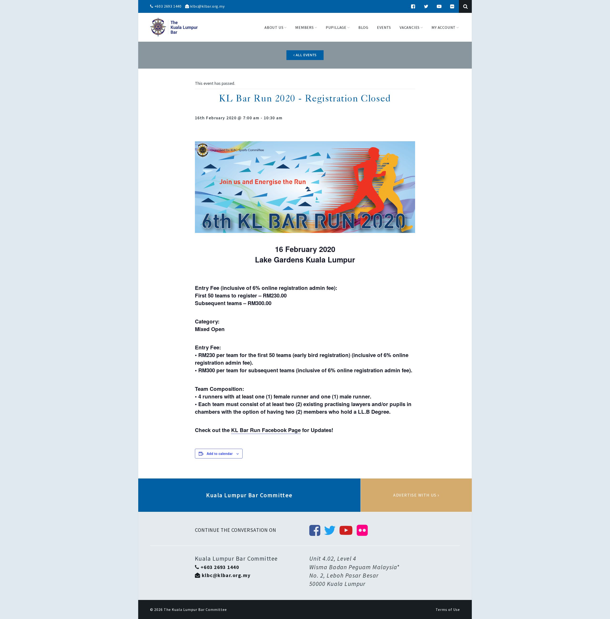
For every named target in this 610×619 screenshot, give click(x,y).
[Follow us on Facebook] (413, 6)
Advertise (416, 495)
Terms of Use (448, 609)
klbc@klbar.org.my (207, 6)
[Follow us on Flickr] (452, 6)
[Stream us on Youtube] (439, 6)
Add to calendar (220, 453)
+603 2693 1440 (167, 6)
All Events (306, 55)
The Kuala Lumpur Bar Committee (195, 609)
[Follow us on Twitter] (426, 6)
